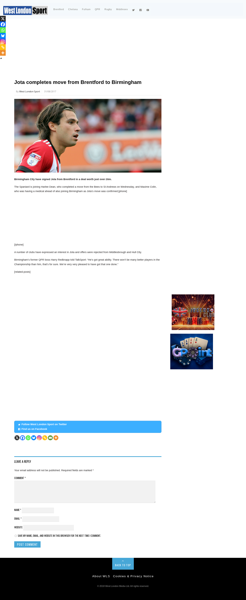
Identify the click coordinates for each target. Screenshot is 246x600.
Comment (20, 478)
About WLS (101, 576)
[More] (55, 437)
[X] (17, 437)
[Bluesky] (33, 437)
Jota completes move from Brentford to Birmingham (78, 82)
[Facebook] (22, 437)
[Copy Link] (44, 437)
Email (17, 518)
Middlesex (122, 9)
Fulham (86, 9)
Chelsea (73, 9)
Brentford (58, 9)
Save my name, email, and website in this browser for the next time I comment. (59, 535)
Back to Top (123, 565)
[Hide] (1, 58)
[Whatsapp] (28, 437)
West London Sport (29, 91)
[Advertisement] (99, 46)
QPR (97, 9)
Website (18, 527)
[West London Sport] (25, 13)
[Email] (50, 437)
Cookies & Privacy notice (133, 576)
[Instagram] (39, 437)
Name (17, 510)
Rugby (108, 9)
